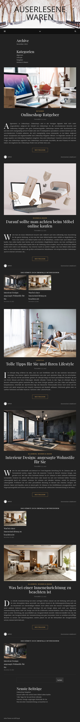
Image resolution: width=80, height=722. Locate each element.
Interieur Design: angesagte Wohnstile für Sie (14, 295)
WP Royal (17, 718)
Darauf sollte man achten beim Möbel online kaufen (40, 223)
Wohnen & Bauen (22, 62)
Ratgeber (20, 60)
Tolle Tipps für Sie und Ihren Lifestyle (40, 363)
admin (10, 157)
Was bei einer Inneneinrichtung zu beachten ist (37, 295)
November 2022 (22, 44)
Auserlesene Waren (40, 13)
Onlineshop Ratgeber (40, 114)
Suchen (59, 680)
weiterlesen (40, 150)
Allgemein (20, 55)
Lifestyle (19, 57)
